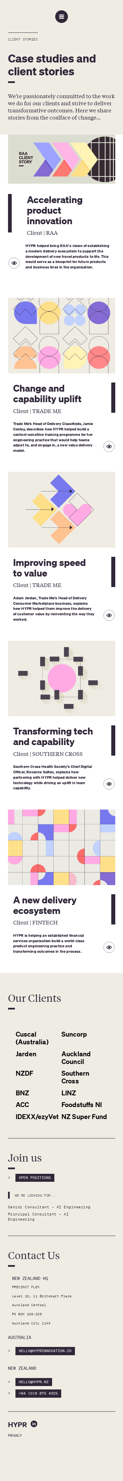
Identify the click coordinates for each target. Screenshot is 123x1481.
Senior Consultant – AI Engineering (49, 1207)
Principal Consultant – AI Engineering (39, 1217)
